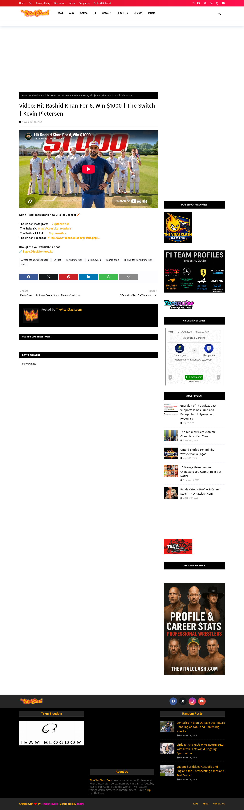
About (72, 3)
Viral (23, 264)
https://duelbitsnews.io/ (38, 251)
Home (22, 3)
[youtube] (223, 3)
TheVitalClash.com (68, 309)
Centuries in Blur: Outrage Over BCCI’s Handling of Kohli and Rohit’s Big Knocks (201, 727)
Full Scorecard (194, 377)
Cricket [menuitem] (138, 13)
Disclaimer (60, 3)
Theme (80, 803)
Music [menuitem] (151, 13)
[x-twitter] (205, 3)
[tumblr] (217, 3)
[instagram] (211, 3)
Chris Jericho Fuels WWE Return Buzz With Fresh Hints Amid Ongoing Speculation (200, 749)
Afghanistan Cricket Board (43, 95)
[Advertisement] (122, 58)
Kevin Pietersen (74, 260)
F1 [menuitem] (94, 13)
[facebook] (198, 3)
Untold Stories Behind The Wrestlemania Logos (197, 452)
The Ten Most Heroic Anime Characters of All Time (198, 434)
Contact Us (219, 804)
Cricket (57, 260)
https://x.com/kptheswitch (54, 228)
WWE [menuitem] (60, 13)
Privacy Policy (43, 3)
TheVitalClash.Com (101, 780)
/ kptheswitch (61, 223)
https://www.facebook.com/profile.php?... (74, 237)
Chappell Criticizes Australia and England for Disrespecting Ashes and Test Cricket (200, 771)
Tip (30, 3)
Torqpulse (84, 3)
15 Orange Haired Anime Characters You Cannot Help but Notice (200, 472)
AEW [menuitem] (71, 13)
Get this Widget (194, 381)
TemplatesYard (49, 803)
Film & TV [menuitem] (122, 13)
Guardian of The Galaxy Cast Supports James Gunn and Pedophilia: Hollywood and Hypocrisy (198, 412)
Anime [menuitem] (84, 13)
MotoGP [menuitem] (106, 13)
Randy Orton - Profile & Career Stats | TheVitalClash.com (200, 492)
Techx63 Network (102, 3)
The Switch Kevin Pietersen (138, 260)
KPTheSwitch (94, 260)
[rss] (194, 3)
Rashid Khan (112, 260)
